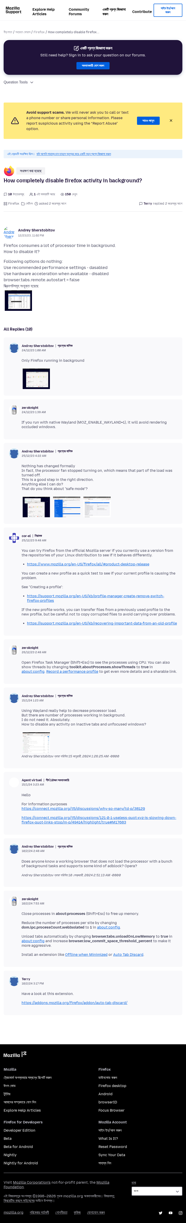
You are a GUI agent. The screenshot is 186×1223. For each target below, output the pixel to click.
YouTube (170, 1213)
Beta (8, 1138)
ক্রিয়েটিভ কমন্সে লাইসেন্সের (19, 1200)
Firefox (39, 32)
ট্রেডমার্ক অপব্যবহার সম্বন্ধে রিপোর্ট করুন (27, 1077)
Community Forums (79, 11)
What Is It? (108, 1138)
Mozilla (15, 1055)
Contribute (142, 12)
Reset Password (112, 1147)
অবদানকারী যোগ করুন (93, 66)
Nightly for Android (21, 1163)
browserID (107, 1102)
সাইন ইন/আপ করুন (168, 10)
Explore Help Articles (43, 11)
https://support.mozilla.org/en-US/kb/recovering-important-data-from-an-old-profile (102, 623)
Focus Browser (111, 1110)
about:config (33, 671)
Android (105, 1094)
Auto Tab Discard (128, 954)
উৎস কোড (10, 1086)
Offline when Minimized (86, 954)
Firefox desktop (112, 1086)
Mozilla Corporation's (32, 1182)
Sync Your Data (111, 1155)
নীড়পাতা (8, 32)
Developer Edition (19, 1130)
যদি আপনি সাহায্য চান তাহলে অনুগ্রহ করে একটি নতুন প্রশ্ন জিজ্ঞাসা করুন (74, 154)
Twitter (160, 1213)
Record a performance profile (72, 671)
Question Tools (16, 82)
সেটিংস (29, 204)
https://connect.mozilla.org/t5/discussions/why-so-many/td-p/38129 (83, 808)
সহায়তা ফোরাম (22, 32)
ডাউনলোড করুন (107, 1077)
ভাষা (134, 1183)
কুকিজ (77, 1212)
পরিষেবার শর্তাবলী (39, 1212)
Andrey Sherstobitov (36, 230)
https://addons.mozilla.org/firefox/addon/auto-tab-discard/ (74, 1003)
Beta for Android (18, 1147)
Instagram (180, 1213)
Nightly (10, 1155)
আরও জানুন (148, 121)
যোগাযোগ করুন (96, 1212)
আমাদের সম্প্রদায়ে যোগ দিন (20, 1102)
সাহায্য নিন (104, 1163)
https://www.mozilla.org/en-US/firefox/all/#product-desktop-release (88, 564)
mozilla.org (13, 1212)
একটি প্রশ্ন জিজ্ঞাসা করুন (114, 11)
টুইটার (7, 1094)
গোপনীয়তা (61, 1212)
